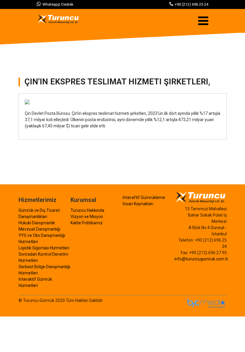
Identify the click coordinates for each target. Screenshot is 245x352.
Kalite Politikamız (87, 222)
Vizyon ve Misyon (87, 216)
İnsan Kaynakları (137, 203)
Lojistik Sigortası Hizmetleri (44, 248)
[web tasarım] (207, 307)
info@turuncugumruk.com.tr (201, 259)
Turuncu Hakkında (87, 210)
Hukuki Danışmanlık (37, 222)
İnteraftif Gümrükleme (143, 197)
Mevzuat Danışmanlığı (39, 229)
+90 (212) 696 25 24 (191, 4)
